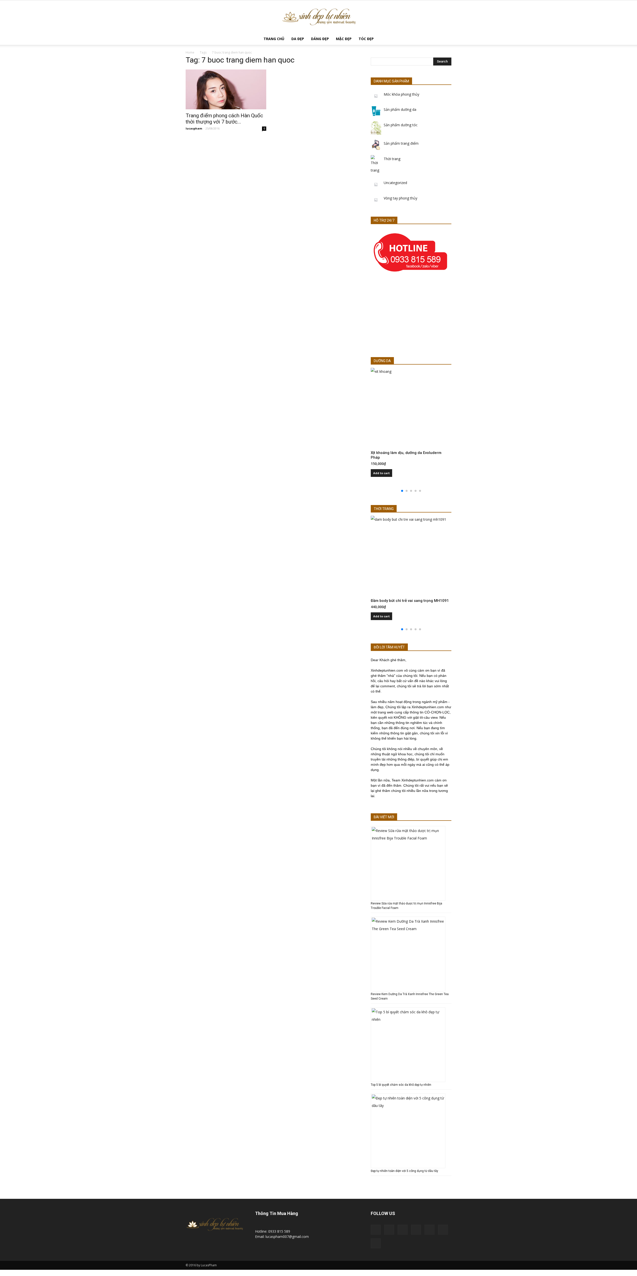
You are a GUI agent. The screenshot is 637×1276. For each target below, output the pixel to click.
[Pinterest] (416, 1230)
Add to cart (381, 473)
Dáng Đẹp (320, 38)
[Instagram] (403, 1230)
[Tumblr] (429, 1230)
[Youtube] (376, 1243)
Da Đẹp (297, 38)
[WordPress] (443, 1230)
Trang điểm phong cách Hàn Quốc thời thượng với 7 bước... (224, 119)
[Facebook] (389, 1230)
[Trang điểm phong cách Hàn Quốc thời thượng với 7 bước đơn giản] (226, 89)
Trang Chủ (274, 38)
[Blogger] (376, 1230)
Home (190, 52)
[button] (445, 39)
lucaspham (194, 128)
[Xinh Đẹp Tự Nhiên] (318, 16)
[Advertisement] (411, 316)
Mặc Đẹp (344, 38)
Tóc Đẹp (366, 38)
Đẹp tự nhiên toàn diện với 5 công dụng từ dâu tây (404, 1171)
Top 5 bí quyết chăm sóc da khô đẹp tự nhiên (401, 1084)
